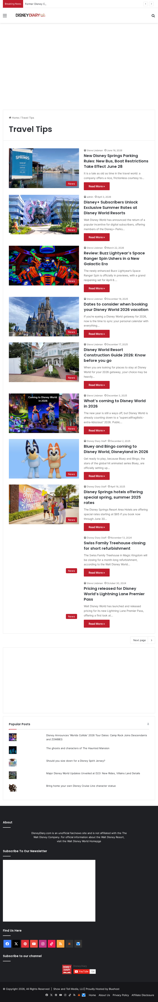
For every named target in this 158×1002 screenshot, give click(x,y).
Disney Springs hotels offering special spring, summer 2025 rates (113, 497)
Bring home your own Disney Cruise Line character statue (81, 785)
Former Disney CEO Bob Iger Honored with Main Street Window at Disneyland (72, 3)
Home (15, 117)
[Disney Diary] (31, 15)
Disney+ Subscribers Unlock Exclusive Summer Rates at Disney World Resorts (111, 207)
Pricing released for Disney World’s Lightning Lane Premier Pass (114, 594)
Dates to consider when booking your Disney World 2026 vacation (116, 306)
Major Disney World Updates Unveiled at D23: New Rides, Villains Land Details (93, 773)
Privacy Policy (121, 995)
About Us (104, 995)
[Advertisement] (79, 77)
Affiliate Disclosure (143, 995)
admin (90, 196)
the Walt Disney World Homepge (81, 841)
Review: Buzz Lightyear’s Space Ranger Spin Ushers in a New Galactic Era (114, 258)
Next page (139, 640)
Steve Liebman (95, 150)
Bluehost (114, 988)
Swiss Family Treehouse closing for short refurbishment (114, 545)
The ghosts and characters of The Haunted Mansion (77, 748)
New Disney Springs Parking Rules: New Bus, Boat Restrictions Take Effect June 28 (116, 161)
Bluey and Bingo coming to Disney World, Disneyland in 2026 (116, 449)
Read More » (97, 186)
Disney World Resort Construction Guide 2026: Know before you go (115, 355)
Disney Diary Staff (96, 441)
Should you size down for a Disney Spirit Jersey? (75, 760)
